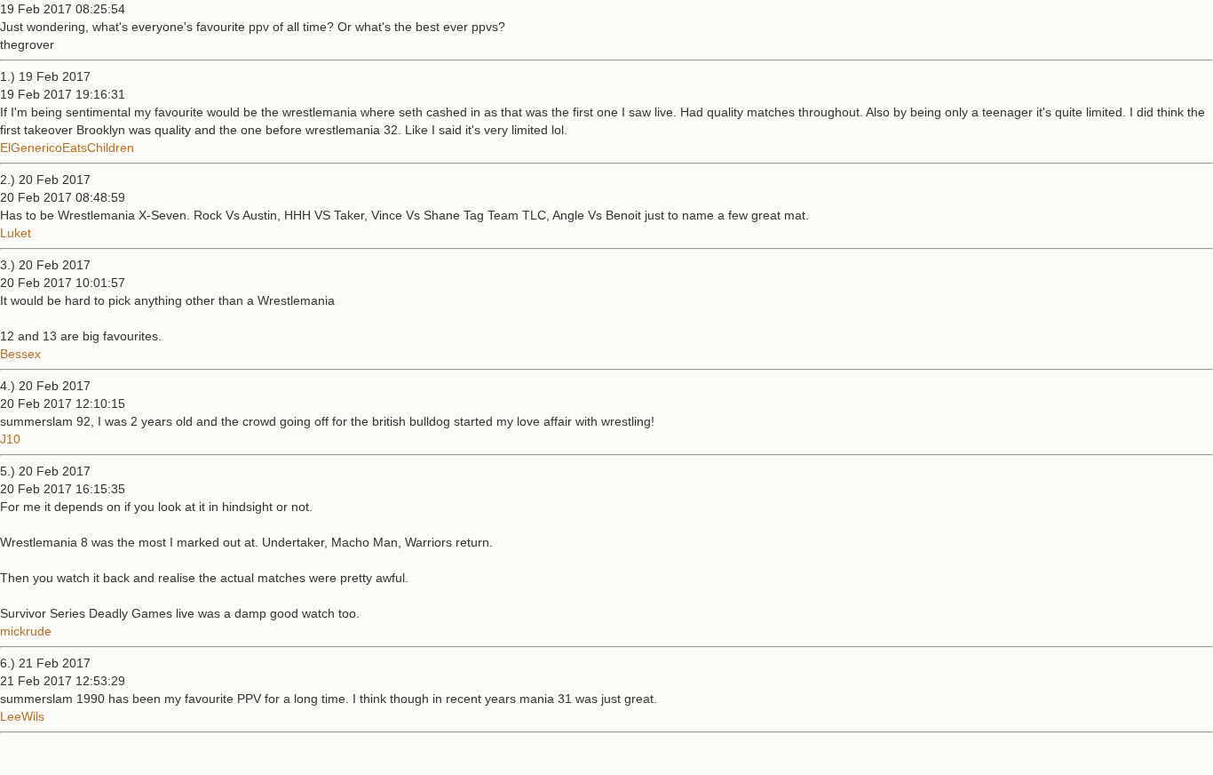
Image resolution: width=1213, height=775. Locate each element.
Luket (15, 233)
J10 (10, 439)
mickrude (26, 631)
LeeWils (22, 716)
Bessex (20, 354)
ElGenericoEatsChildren (67, 147)
